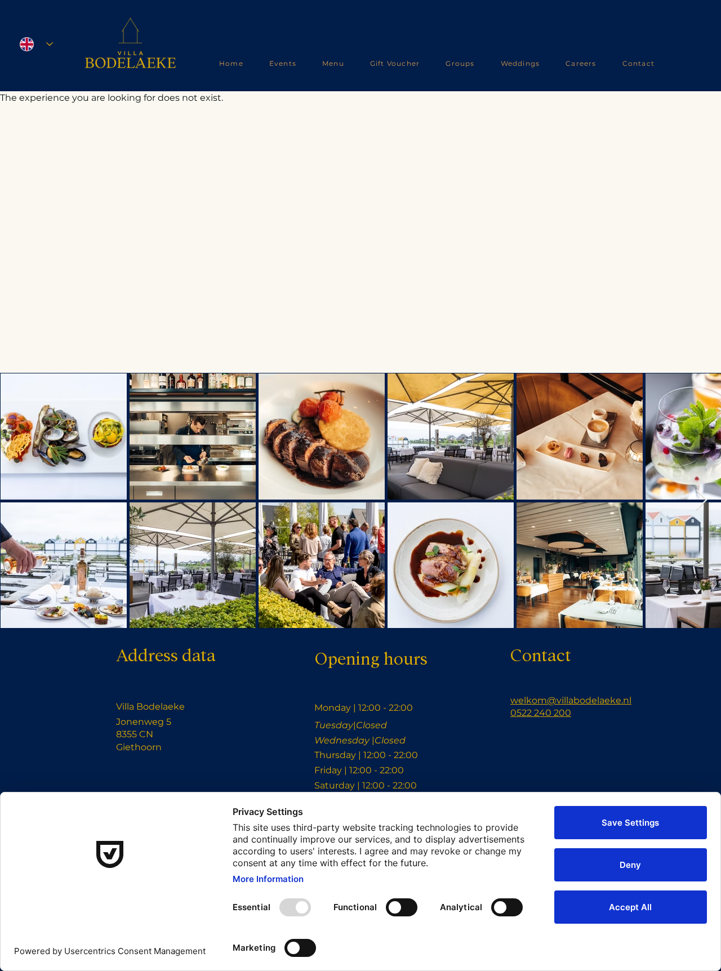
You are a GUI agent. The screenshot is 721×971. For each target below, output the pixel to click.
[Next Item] (701, 500)
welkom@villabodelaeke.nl (570, 700)
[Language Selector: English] (36, 44)
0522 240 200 (540, 712)
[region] (130, 48)
